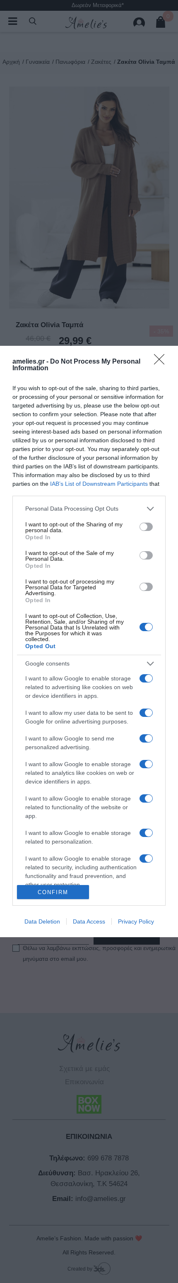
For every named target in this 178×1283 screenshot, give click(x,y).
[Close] (162, 362)
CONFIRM (53, 892)
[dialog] (89, 641)
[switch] (146, 527)
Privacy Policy (136, 921)
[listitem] (89, 508)
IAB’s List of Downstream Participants (99, 483)
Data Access (89, 921)
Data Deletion (42, 921)
